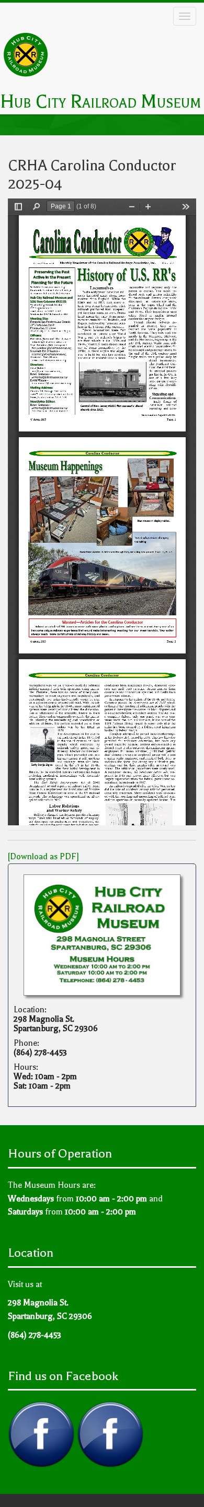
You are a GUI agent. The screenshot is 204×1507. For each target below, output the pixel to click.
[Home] (26, 55)
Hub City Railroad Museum (100, 101)
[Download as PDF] (43, 856)
